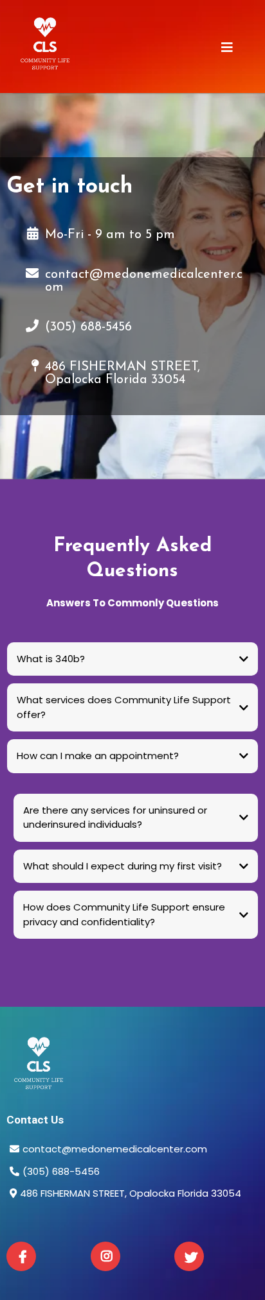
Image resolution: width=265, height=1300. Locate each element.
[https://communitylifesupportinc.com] (45, 48)
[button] (227, 48)
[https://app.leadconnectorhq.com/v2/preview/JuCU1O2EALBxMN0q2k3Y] (132, 1068)
